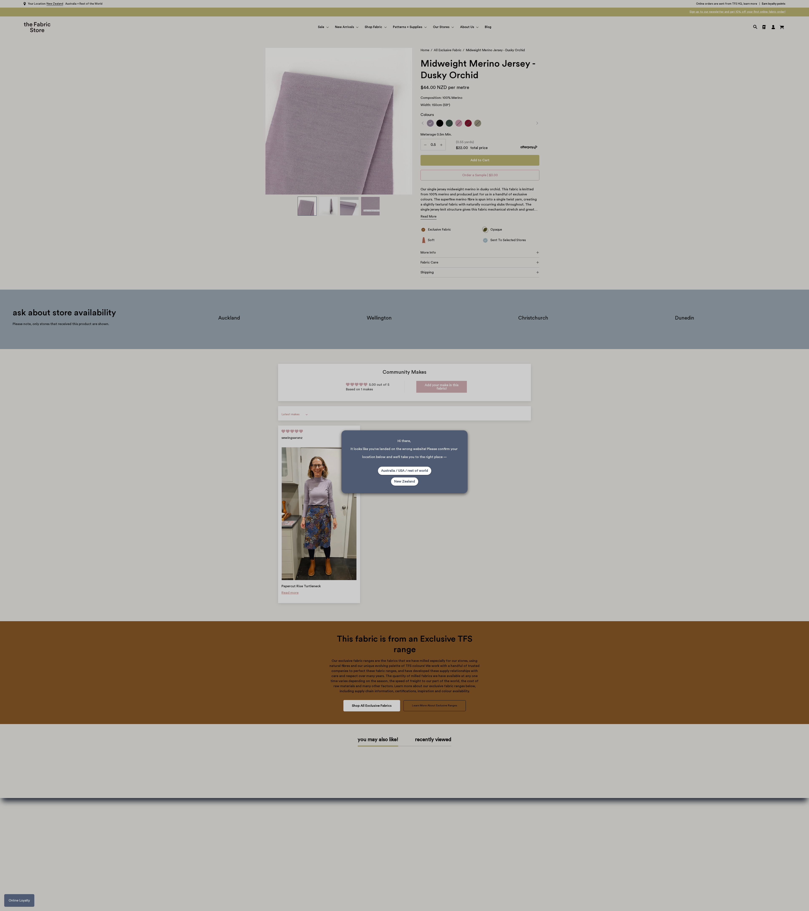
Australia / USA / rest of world (404, 470)
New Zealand (404, 481)
